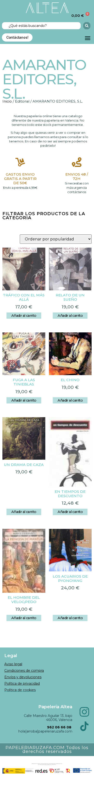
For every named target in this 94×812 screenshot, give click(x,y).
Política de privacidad (22, 683)
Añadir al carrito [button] (23, 315)
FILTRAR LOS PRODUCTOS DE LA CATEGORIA (43, 215)
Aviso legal (13, 664)
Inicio (7, 101)
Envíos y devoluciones (22, 677)
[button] (87, 38)
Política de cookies (20, 690)
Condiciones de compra (24, 670)
